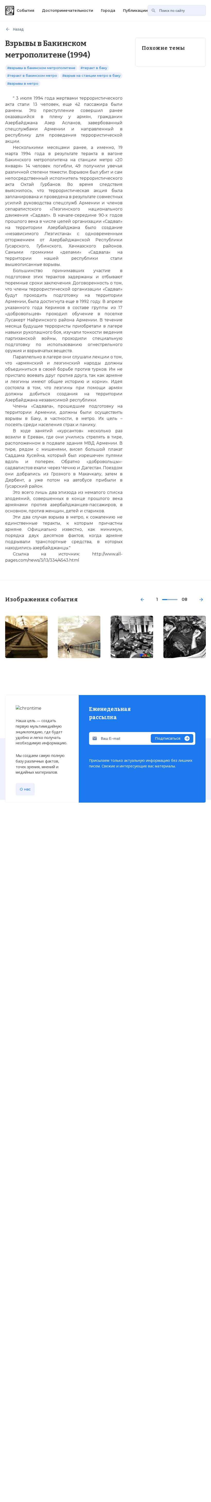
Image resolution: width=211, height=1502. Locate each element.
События (25, 10)
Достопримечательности (67, 10)
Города (108, 10)
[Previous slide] (142, 599)
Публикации (135, 10)
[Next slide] (201, 599)
